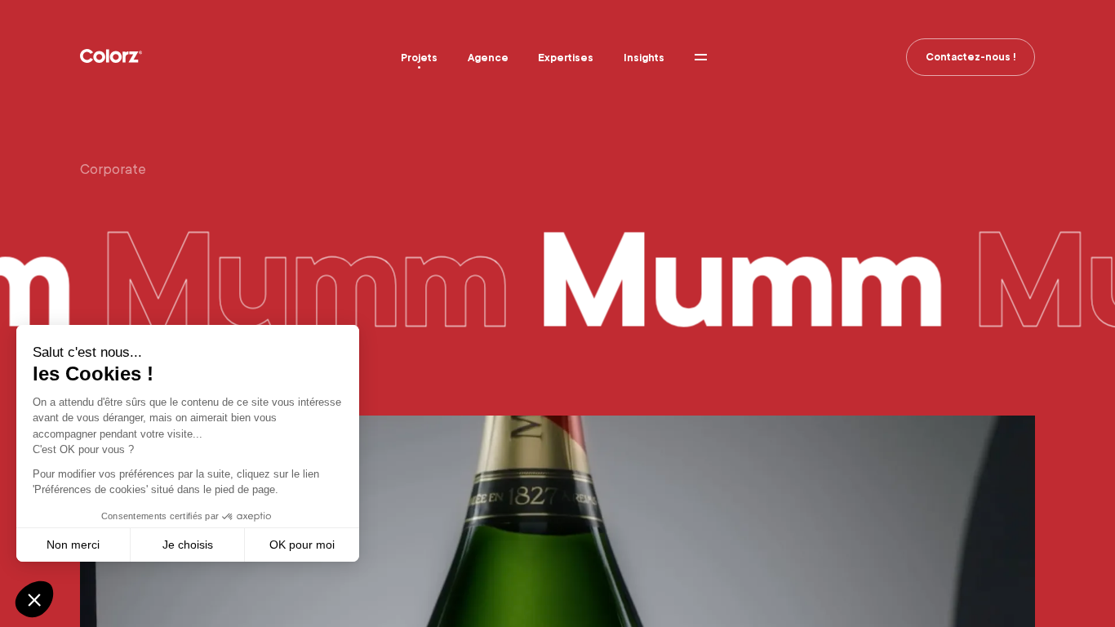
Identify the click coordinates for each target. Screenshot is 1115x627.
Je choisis (187, 544)
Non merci (73, 544)
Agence (488, 57)
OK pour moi (302, 544)
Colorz (111, 56)
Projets (419, 57)
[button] (34, 599)
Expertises (565, 57)
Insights (644, 57)
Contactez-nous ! (971, 57)
